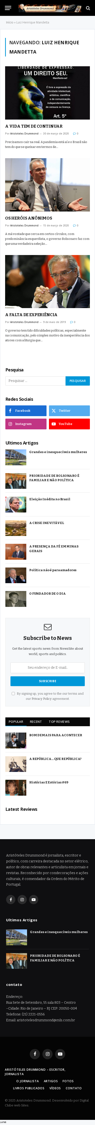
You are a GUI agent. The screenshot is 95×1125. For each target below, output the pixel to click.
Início (9, 22)
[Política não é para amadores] (15, 575)
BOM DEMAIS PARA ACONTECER (55, 735)
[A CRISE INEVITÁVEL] (15, 528)
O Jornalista (27, 1081)
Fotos (68, 1081)
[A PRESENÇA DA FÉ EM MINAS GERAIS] (15, 552)
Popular (16, 721)
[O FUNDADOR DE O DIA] (15, 599)
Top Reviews (59, 721)
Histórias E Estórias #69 (48, 782)
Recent (36, 721)
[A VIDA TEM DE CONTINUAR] (47, 93)
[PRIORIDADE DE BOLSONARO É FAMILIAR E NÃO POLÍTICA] (15, 481)
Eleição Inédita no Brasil (49, 499)
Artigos (51, 1081)
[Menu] (8, 7)
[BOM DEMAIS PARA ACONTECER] (15, 740)
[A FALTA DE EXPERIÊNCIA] (47, 281)
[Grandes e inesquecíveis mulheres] (15, 457)
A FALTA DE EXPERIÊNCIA (31, 314)
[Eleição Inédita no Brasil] (15, 504)
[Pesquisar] (87, 7)
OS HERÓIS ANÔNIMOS (28, 218)
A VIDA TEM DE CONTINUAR (34, 126)
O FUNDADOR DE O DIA (47, 593)
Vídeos (55, 1088)
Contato (74, 1088)
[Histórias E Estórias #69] (15, 788)
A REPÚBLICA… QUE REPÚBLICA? (55, 759)
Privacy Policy (42, 699)
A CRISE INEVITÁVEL (46, 523)
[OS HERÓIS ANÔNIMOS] (47, 185)
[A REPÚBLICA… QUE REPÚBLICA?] (15, 764)
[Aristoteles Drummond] (50, 8)
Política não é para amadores (52, 570)
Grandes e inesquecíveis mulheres (58, 452)
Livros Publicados (29, 1088)
